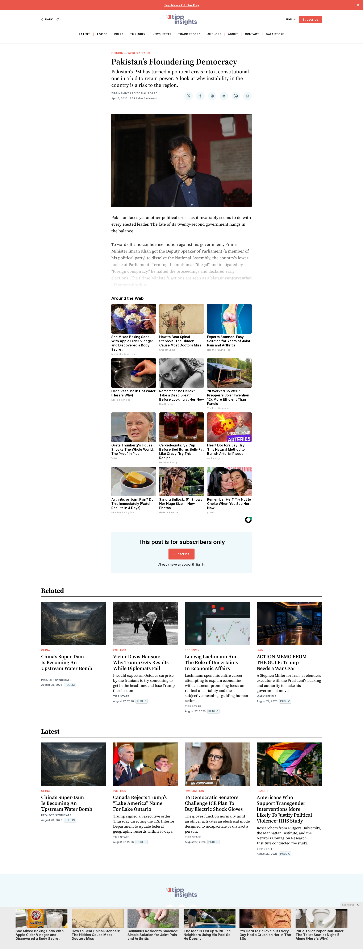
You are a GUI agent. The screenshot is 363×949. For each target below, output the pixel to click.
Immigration (194, 790)
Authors (214, 34)
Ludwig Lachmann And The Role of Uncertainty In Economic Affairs (211, 662)
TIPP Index (138, 34)
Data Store (275, 34)
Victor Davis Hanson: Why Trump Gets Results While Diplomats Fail (141, 662)
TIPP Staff (121, 696)
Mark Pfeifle (266, 696)
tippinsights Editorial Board (134, 93)
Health (262, 790)
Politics (119, 650)
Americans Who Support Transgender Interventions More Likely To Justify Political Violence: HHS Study (284, 809)
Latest (84, 34)
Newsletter (162, 34)
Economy (192, 650)
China (45, 650)
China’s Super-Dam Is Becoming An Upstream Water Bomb (66, 662)
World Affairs (139, 53)
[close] (358, 5)
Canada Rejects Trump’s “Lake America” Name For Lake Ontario (140, 803)
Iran (260, 650)
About (233, 34)
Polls (119, 34)
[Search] (58, 19)
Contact (252, 34)
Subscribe (310, 19)
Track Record (189, 34)
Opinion (117, 53)
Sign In (290, 19)
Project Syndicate (56, 680)
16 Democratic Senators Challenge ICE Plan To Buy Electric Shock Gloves (214, 803)
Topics (102, 34)
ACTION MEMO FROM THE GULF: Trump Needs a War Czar (282, 662)
